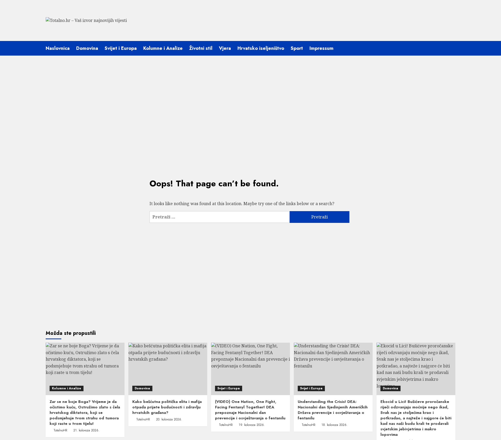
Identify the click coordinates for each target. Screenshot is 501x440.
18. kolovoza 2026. (334, 425)
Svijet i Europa (121, 48)
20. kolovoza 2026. (169, 419)
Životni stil (200, 48)
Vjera (225, 48)
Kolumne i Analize (163, 48)
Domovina (87, 48)
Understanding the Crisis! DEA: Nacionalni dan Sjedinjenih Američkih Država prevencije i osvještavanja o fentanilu (333, 410)
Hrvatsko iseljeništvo (260, 48)
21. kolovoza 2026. (86, 430)
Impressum (321, 48)
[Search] (452, 48)
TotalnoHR (60, 430)
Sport (297, 48)
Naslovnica (58, 48)
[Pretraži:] (219, 217)
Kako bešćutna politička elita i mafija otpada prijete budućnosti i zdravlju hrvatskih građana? (167, 407)
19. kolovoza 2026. (252, 425)
